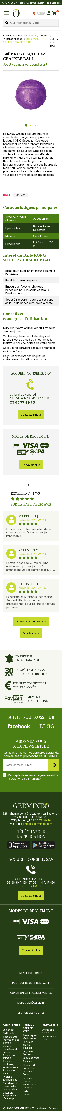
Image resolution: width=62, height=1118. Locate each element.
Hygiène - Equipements (10, 1078)
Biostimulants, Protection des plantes (11, 1039)
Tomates (28, 1061)
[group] (31, 96)
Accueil (7, 35)
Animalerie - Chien (25, 35)
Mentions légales (31, 972)
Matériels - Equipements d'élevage (10, 1095)
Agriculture (11, 1025)
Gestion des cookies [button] (31, 1012)
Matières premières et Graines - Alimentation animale (10, 1052)
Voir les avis (31, 633)
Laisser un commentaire (30, 621)
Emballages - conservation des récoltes (10, 1086)
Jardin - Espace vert (28, 1028)
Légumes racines (28, 1079)
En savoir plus (31, 465)
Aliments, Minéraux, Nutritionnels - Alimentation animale (10, 1067)
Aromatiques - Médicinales (31, 1037)
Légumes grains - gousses (28, 1044)
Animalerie (50, 1025)
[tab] (26, 125)
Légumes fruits (31, 1057)
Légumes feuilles (28, 1053)
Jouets (44, 35)
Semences (9, 1029)
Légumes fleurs (28, 1073)
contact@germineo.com (32, 3)
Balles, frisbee (14, 38)
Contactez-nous (31, 414)
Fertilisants (8, 1033)
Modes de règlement (30, 1002)
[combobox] (31, 22)
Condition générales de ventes (31, 992)
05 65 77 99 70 (41, 820)
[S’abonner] (53, 765)
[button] (31, 94)
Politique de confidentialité (31, 982)
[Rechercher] (6, 22)
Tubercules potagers (29, 1086)
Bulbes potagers (28, 1092)
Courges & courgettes (29, 1066)
